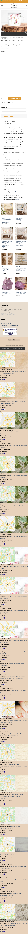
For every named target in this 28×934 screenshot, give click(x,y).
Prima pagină (4, 37)
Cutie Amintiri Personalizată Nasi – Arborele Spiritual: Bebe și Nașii (21, 269)
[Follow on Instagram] (5, 314)
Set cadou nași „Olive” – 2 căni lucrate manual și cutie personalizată (6, 219)
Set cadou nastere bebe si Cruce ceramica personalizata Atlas (21, 219)
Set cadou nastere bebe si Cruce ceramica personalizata (21, 243)
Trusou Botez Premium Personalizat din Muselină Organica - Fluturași (12, 796)
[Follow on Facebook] (2, 314)
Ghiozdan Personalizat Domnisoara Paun (6, 292)
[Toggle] (2, 116)
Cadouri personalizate (16, 37)
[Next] (6, 33)
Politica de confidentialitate (9, 325)
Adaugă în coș (14, 98)
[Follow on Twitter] (8, 314)
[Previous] (2, 33)
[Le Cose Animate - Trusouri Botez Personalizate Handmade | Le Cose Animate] (14, 5)
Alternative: (4, 107)
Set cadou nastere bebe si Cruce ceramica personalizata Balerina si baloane (7, 244)
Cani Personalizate (6, 38)
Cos (12, 343)
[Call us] (13, 314)
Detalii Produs (8, 116)
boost (1, 379)
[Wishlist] (25, 32)
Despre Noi (22, 343)
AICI (15, 192)
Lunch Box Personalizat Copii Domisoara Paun (21, 292)
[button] (2, 5)
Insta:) (17, 199)
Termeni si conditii (6, 323)
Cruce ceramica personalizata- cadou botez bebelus (6, 268)
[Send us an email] (10, 314)
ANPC (3, 327)
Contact (16, 343)
